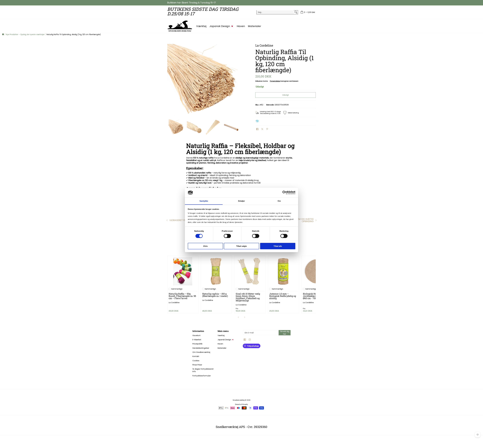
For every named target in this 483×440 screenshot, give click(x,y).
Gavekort (196, 335)
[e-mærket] (257, 121)
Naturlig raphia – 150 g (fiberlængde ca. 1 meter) (215, 294)
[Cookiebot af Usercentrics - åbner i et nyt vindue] (284, 192)
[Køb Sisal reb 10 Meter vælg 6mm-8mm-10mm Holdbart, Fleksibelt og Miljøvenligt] (250, 271)
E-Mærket (196, 339)
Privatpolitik (197, 344)
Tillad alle (278, 246)
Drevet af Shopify (241, 404)
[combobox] (275, 12)
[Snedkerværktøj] (179, 26)
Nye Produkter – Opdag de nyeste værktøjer (25, 34)
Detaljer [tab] (241, 201)
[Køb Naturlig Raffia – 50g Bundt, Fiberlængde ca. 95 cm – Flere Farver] (183, 271)
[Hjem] (3, 34)
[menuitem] (308, 12)
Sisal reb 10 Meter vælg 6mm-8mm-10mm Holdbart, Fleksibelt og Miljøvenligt (248, 297)
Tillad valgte (241, 246)
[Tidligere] (169, 80)
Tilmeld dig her (284, 332)
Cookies (195, 360)
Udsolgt (285, 95)
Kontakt (195, 356)
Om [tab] (279, 201)
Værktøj (221, 335)
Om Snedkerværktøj (201, 352)
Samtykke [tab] (203, 201)
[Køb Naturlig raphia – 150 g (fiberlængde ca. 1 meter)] (216, 271)
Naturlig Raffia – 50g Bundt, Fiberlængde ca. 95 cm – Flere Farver (182, 296)
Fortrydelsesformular (201, 375)
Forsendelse (275, 81)
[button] (257, 129)
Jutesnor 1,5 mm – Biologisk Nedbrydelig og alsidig (282, 296)
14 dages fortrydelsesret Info (203, 370)
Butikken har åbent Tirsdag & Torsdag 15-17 (191, 2)
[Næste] (238, 80)
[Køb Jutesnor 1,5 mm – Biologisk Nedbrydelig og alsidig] (283, 271)
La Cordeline (174, 302)
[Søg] (296, 12)
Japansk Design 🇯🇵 (226, 339)
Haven (220, 344)
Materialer (222, 348)
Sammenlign (177, 289)
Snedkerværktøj (239, 400)
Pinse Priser (197, 365)
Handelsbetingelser (200, 348)
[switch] (227, 236)
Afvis (205, 246)
